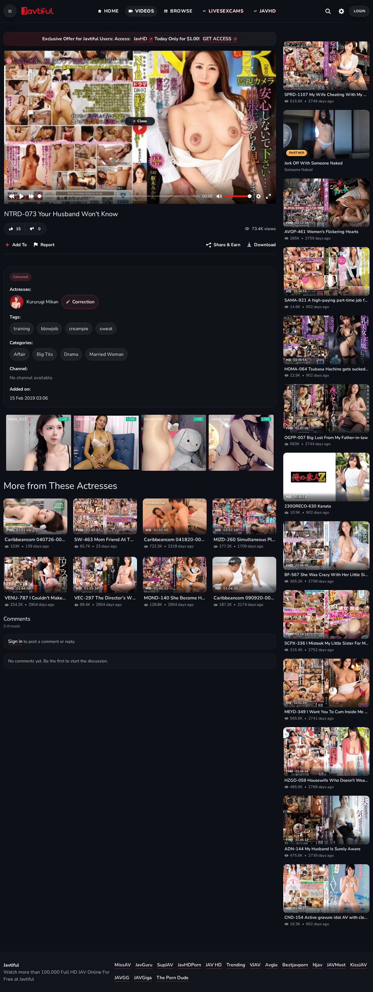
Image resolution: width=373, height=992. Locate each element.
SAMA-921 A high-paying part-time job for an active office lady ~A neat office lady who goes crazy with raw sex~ (326, 300)
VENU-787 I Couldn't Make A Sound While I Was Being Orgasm (35, 598)
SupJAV (165, 965)
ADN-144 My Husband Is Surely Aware (322, 849)
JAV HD (214, 965)
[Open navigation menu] (9, 11)
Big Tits (45, 354)
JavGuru (144, 965)
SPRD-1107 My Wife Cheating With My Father (326, 94)
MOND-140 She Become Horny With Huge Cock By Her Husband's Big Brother (174, 598)
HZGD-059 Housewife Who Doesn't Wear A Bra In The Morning (326, 780)
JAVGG (122, 977)
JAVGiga (143, 977)
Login (359, 10)
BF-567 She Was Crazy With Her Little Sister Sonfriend (326, 575)
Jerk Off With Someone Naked (313, 163)
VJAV (255, 965)
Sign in (15, 641)
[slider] (119, 196)
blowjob (49, 329)
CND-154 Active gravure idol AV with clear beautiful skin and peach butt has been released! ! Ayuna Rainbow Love (326, 917)
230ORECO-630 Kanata (307, 506)
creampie (78, 329)
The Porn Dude (172, 977)
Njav (317, 965)
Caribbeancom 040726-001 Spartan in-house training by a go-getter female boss (35, 539)
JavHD (140, 39)
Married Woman (106, 354)
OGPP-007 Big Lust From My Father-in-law (326, 437)
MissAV (123, 965)
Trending (235, 965)
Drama (71, 354)
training (22, 329)
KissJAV (358, 965)
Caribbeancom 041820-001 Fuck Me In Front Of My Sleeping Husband (174, 539)
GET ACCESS (217, 39)
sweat (106, 329)
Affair (19, 354)
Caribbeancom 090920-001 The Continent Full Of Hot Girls (244, 598)
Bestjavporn (295, 965)
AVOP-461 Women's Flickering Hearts (321, 232)
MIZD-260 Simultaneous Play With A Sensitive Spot (244, 539)
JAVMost (336, 965)
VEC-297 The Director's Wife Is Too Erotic (105, 598)
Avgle (271, 965)
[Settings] (341, 11)
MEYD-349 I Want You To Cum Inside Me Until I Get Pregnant (326, 712)
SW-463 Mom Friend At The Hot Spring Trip (105, 539)
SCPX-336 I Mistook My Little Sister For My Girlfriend (326, 643)
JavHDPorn (189, 965)
